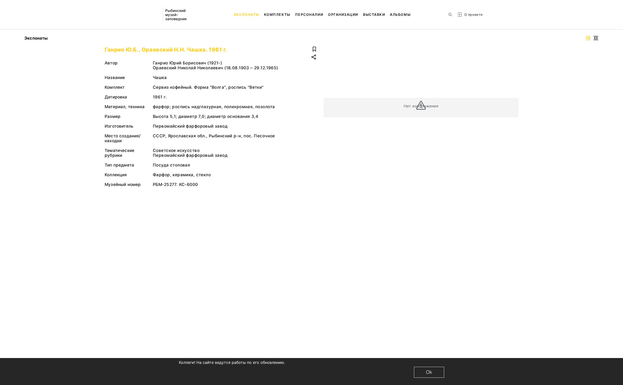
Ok (429, 372)
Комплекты (277, 14)
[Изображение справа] (588, 38)
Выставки (374, 14)
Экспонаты (246, 14)
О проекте (473, 14)
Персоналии (309, 14)
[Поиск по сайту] (450, 14)
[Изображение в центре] (596, 38)
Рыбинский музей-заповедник (176, 15)
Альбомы (400, 14)
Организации (343, 14)
